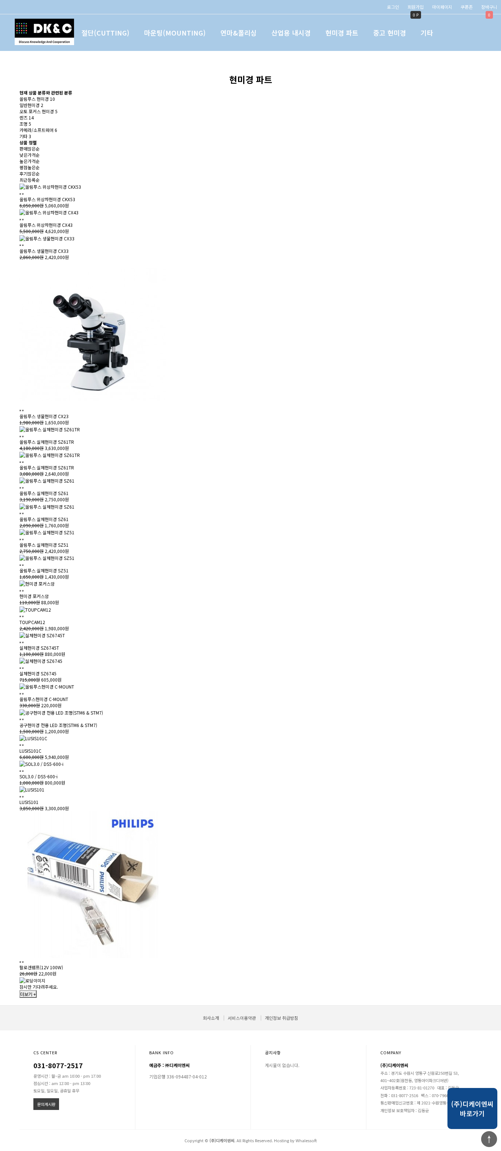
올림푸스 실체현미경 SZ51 (44, 545)
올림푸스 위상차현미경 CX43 (46, 225)
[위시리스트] (22, 194)
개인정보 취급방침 (281, 1018)
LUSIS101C (30, 751)
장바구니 (489, 7)
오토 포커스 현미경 (38, 111)
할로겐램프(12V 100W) (41, 967)
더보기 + (28, 994)
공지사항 (273, 1052)
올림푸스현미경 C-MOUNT (43, 699)
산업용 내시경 (291, 32)
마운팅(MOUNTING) (175, 32)
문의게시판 (46, 1104)
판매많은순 (29, 148)
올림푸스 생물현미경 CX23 (44, 416)
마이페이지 (442, 7)
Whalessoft (306, 1140)
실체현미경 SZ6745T (39, 648)
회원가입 (415, 7)
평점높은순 (29, 167)
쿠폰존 (467, 7)
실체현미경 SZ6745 (37, 673)
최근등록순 (29, 180)
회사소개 (211, 1018)
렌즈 (26, 117)
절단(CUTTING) (105, 32)
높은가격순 (29, 161)
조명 (25, 124)
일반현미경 (31, 105)
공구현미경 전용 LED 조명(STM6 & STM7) (58, 725)
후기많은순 (29, 173)
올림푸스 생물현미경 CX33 (44, 251)
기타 (427, 32)
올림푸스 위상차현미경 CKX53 (47, 199)
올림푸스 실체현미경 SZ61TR (46, 442)
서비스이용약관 (242, 1018)
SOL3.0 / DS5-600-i (38, 776)
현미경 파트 (341, 32)
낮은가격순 (29, 155)
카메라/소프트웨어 (38, 130)
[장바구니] (20, 194)
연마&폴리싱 (238, 32)
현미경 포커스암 (34, 596)
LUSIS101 (29, 802)
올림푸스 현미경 (37, 99)
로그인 (393, 7)
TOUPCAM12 (32, 622)
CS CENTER (45, 1052)
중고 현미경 (389, 32)
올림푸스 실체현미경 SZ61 (44, 493)
